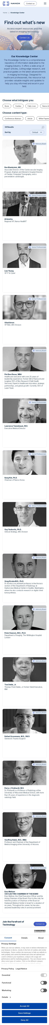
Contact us (30, 3)
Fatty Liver (32, 106)
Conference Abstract (13, 119)
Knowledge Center (17, 13)
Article (29, 119)
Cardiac (18, 106)
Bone (7, 106)
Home (5, 13)
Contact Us (24, 37)
